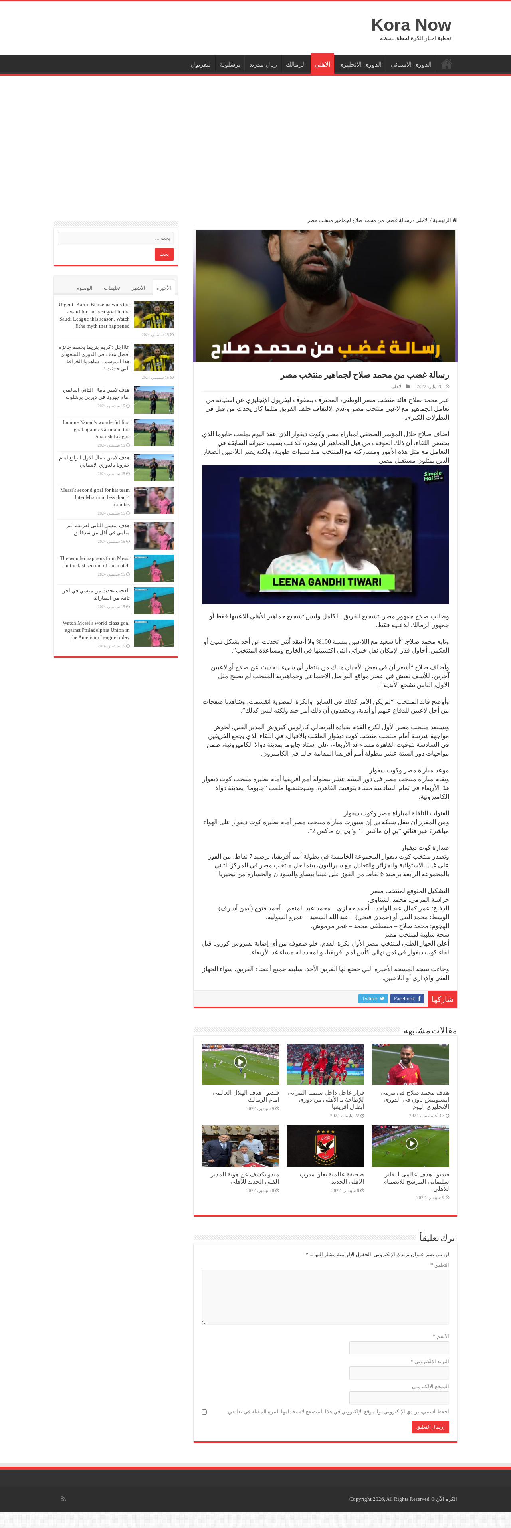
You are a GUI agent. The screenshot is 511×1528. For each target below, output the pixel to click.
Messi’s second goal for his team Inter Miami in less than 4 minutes (95, 497)
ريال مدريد (263, 64)
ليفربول (200, 64)
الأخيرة (163, 288)
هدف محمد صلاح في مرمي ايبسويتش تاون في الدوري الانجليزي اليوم (414, 1099)
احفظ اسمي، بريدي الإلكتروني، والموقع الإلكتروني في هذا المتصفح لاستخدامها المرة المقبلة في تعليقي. (338, 1412)
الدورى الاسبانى (411, 64)
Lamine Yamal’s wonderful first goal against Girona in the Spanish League (96, 429)
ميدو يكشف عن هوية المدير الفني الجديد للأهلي (245, 1178)
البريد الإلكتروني (429, 1361)
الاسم (441, 1336)
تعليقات (112, 288)
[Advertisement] (255, 142)
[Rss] (64, 1499)
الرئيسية (446, 63)
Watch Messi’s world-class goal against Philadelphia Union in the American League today (96, 630)
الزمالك (296, 64)
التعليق (439, 1265)
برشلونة (230, 64)
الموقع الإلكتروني (430, 1386)
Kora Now (411, 24)
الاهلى (322, 64)
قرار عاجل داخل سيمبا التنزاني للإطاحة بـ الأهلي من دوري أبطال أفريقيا (325, 1099)
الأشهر (138, 288)
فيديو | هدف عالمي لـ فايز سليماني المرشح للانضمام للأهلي (416, 1181)
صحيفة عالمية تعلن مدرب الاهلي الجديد (332, 1178)
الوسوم (84, 288)
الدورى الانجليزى (360, 64)
